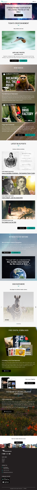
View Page (7, 370)
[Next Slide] (35, 307)
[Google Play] (5, 478)
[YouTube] (4, 454)
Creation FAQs (30, 135)
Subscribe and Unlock (8, 411)
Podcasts (31, 228)
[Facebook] (2, 454)
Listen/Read (15, 60)
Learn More (6, 252)
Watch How (19, 15)
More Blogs (22, 228)
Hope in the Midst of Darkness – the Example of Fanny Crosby (18, 173)
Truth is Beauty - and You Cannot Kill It (12, 198)
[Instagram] (7, 454)
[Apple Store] (5, 481)
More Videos (20, 135)
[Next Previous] (1, 307)
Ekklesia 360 (25, 488)
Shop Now (19, 442)
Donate (3, 461)
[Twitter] (6, 454)
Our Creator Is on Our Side (9, 222)
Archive (24, 60)
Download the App (30, 383)
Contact (3, 460)
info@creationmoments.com (8, 472)
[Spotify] (9, 454)
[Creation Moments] (4, 1)
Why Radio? (16, 252)
